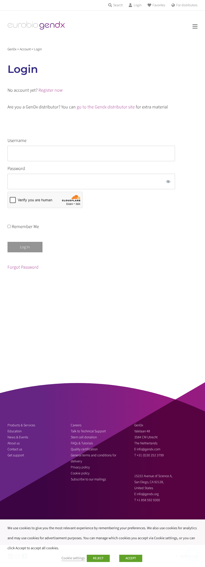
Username (17, 140)
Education (15, 431)
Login (138, 5)
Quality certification (84, 449)
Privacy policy (80, 467)
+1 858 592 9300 (148, 500)
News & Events (18, 437)
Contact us (15, 449)
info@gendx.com (148, 449)
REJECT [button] (98, 558)
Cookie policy (80, 473)
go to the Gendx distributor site (106, 107)
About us (14, 443)
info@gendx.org (148, 494)
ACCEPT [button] (131, 558)
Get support (16, 455)
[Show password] (168, 181)
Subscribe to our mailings (88, 479)
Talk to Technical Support (88, 431)
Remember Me (25, 227)
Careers (76, 425)
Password (16, 168)
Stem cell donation (84, 437)
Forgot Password (23, 267)
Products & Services (21, 425)
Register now (50, 90)
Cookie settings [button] (73, 558)
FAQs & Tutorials (82, 443)
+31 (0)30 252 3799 (150, 455)
